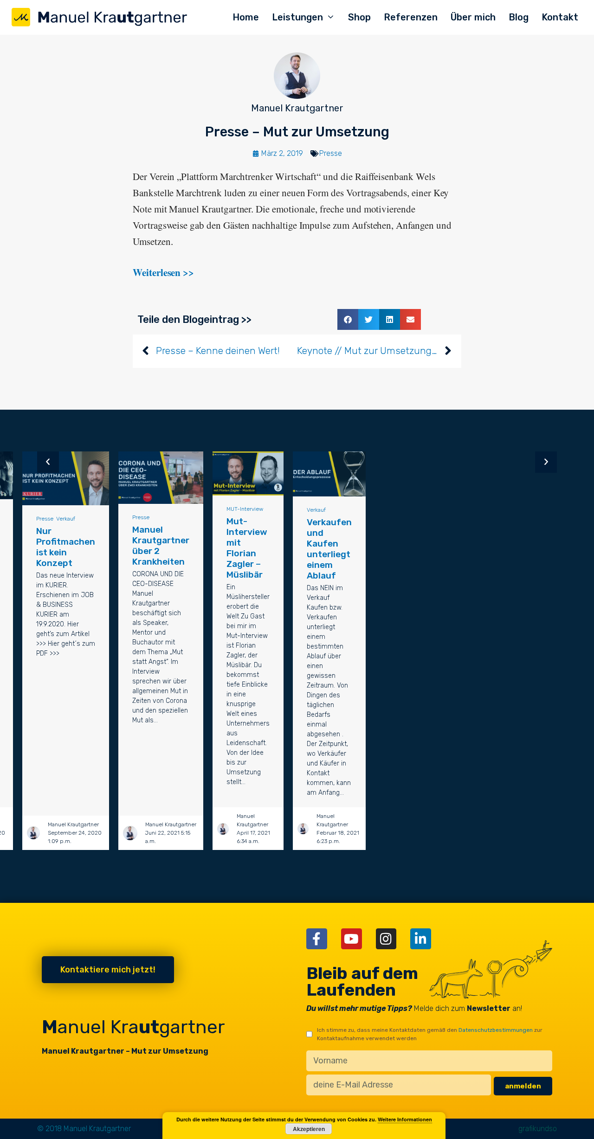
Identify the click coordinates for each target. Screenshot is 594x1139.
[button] (347, 319)
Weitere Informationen (405, 1119)
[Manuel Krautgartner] (100, 17)
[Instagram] (386, 938)
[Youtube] (351, 938)
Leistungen (297, 17)
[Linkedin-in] (420, 938)
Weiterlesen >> (163, 272)
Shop (359, 17)
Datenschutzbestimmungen (495, 1030)
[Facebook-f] (316, 938)
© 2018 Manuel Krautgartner (84, 1128)
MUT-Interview (244, 509)
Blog (519, 17)
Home (245, 17)
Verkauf (65, 518)
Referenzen (411, 17)
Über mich (473, 17)
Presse (330, 153)
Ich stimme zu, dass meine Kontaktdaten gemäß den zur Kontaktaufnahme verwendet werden (429, 1034)
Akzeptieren (309, 1129)
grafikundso (537, 1128)
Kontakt (560, 17)
